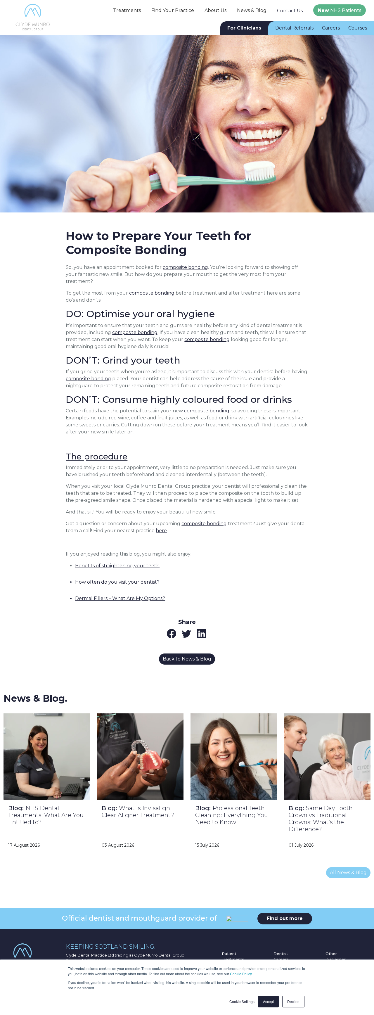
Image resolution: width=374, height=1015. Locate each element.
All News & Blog (348, 872)
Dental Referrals (294, 28)
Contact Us (290, 10)
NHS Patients (339, 10)
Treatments (127, 10)
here (161, 530)
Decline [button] (293, 1001)
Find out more (285, 918)
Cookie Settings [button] (241, 1001)
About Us (215, 10)
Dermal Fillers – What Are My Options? (120, 598)
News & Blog (251, 10)
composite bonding (185, 267)
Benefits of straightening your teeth (117, 565)
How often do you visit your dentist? (117, 582)
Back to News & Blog (187, 659)
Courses (357, 28)
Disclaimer (335, 959)
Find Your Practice (172, 10)
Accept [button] (268, 1001)
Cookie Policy (241, 973)
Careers (331, 28)
